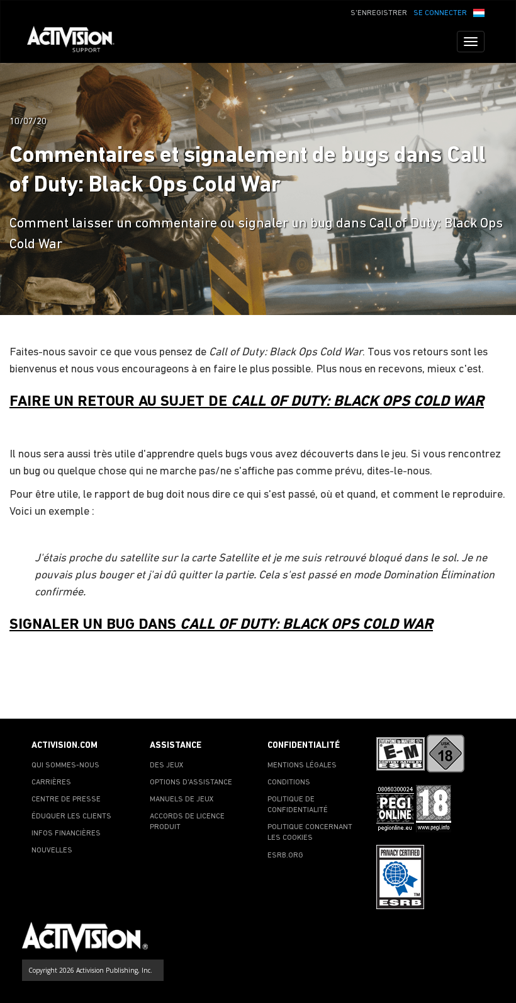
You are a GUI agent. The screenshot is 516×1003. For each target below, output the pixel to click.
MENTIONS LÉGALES (302, 765)
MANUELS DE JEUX (182, 799)
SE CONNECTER (440, 13)
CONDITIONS (288, 782)
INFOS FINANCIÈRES (66, 833)
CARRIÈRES (51, 782)
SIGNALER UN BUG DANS (221, 625)
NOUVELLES (51, 850)
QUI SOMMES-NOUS (65, 765)
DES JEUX (167, 765)
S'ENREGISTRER (379, 13)
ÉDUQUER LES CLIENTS (71, 816)
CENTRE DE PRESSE (66, 799)
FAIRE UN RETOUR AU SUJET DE (246, 402)
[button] (479, 12)
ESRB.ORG (285, 855)
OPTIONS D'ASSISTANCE (191, 782)
